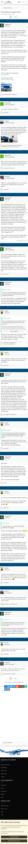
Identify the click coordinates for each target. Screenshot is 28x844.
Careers (3, 776)
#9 (26, 307)
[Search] (26, 2)
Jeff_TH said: (5, 619)
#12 (26, 419)
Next (15, 17)
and (9, 168)
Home (2, 814)
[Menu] (2, 2)
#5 (26, 173)
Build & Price (4, 770)
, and (10, 94)
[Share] (24, 21)
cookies (12, 825)
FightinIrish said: (6, 289)
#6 (26, 194)
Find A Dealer (4, 767)
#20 (26, 659)
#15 (26, 512)
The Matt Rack (5, 74)
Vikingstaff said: (6, 430)
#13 (26, 453)
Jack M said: (5, 523)
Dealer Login (4, 773)
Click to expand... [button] (14, 331)
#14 (26, 488)
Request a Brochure (5, 764)
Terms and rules (4, 805)
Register (3, 794)
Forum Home (4, 791)
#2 (26, 99)
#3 (26, 117)
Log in (2, 797)
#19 (26, 639)
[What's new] (23, 2)
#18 (26, 609)
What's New (3, 785)
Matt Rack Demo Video (7, 79)
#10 (26, 349)
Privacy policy (4, 808)
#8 (26, 279)
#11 (26, 370)
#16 (26, 564)
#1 (26, 21)
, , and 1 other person (13, 146)
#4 (26, 151)
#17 (26, 587)
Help (2, 811)
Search (2, 788)
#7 (26, 244)
